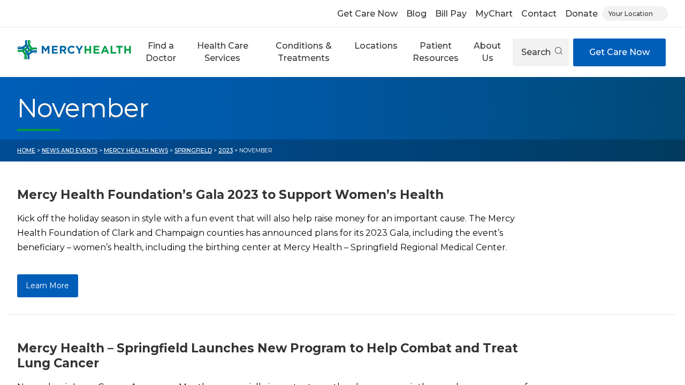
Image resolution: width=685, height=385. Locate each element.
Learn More (47, 285)
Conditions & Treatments (304, 52)
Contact (539, 14)
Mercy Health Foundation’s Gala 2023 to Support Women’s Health (230, 194)
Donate (581, 14)
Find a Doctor (161, 52)
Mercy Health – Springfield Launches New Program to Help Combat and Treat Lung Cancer (267, 356)
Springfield (193, 150)
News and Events (69, 150)
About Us (487, 52)
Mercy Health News (136, 150)
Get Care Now (367, 14)
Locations (376, 46)
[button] (161, 52)
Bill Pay (451, 14)
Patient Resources (436, 52)
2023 (225, 150)
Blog (416, 14)
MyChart (494, 14)
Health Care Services (222, 52)
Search (537, 52)
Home (26, 150)
